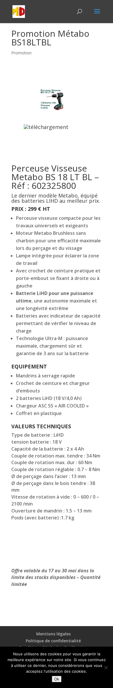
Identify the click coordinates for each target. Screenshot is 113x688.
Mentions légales (53, 634)
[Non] (106, 667)
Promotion (21, 53)
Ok (56, 679)
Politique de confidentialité (53, 640)
